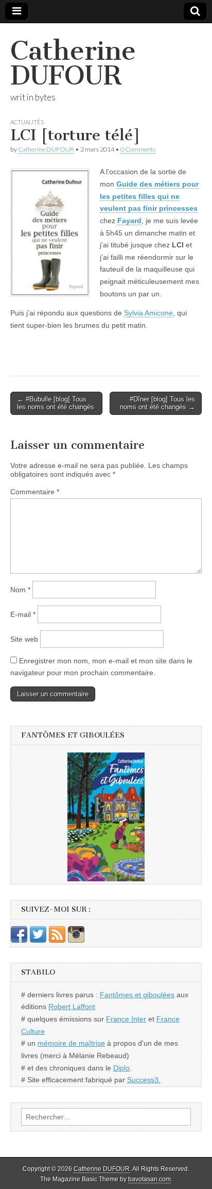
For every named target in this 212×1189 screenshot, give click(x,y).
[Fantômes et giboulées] (106, 816)
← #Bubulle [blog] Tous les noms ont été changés (55, 403)
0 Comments (137, 149)
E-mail (23, 614)
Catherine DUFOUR (73, 63)
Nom (20, 589)
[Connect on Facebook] (19, 940)
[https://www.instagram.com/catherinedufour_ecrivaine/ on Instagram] (76, 940)
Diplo (121, 1068)
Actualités (27, 122)
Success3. (144, 1080)
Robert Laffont (71, 1006)
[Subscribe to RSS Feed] (57, 940)
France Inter (126, 1019)
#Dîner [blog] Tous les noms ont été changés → (157, 403)
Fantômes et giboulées (137, 995)
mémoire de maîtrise (71, 1043)
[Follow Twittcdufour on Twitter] (38, 940)
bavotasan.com (149, 1179)
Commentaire (34, 492)
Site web (24, 639)
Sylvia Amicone (148, 313)
